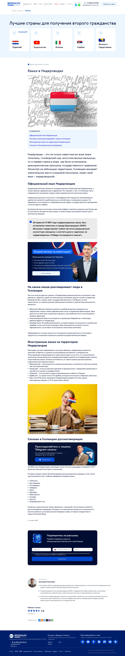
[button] (109, 4)
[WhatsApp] (52, 620)
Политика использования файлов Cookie (101, 650)
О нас (69, 4)
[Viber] (49, 620)
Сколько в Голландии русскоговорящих (46, 145)
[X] (47, 620)
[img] (99, 642)
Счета (41, 4)
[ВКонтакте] (39, 620)
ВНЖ (35, 4)
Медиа (62, 4)
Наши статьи (17, 11)
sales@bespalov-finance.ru (90, 5)
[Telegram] (44, 620)
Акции (57, 4)
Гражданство (27, 651)
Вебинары (48, 651)
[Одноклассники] (42, 620)
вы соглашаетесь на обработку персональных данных (62, 553)
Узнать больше (46, 273)
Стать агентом (38, 651)
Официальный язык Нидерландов (43, 135)
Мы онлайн (78, 2)
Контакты (68, 651)
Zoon (59, 642)
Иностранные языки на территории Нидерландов (50, 142)
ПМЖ (20, 651)
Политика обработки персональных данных (102, 653)
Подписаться (46, 459)
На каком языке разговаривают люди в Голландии (50, 139)
